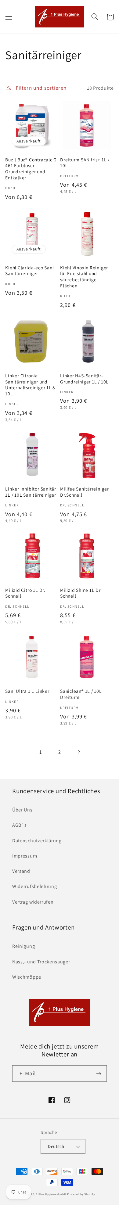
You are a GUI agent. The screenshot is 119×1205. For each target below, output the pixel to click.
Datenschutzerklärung (37, 840)
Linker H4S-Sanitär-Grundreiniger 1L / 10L (84, 379)
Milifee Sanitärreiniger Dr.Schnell (84, 492)
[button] (8, 17)
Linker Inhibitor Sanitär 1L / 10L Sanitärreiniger (30, 492)
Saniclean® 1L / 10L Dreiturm (81, 694)
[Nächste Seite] (78, 752)
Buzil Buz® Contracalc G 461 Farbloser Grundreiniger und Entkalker (31, 169)
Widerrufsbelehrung (34, 886)
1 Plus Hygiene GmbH (51, 1194)
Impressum (24, 856)
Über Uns (22, 810)
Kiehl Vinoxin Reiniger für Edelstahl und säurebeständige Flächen (84, 277)
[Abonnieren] (98, 1073)
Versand (21, 871)
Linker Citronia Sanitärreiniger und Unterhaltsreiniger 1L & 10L (30, 385)
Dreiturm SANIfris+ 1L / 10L (85, 163)
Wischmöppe (26, 977)
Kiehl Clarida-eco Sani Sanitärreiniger (29, 271)
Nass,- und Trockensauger (41, 962)
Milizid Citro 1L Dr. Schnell (25, 593)
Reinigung (23, 946)
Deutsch (56, 1146)
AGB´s (19, 825)
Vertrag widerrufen (32, 902)
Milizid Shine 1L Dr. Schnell (81, 593)
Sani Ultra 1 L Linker (27, 691)
